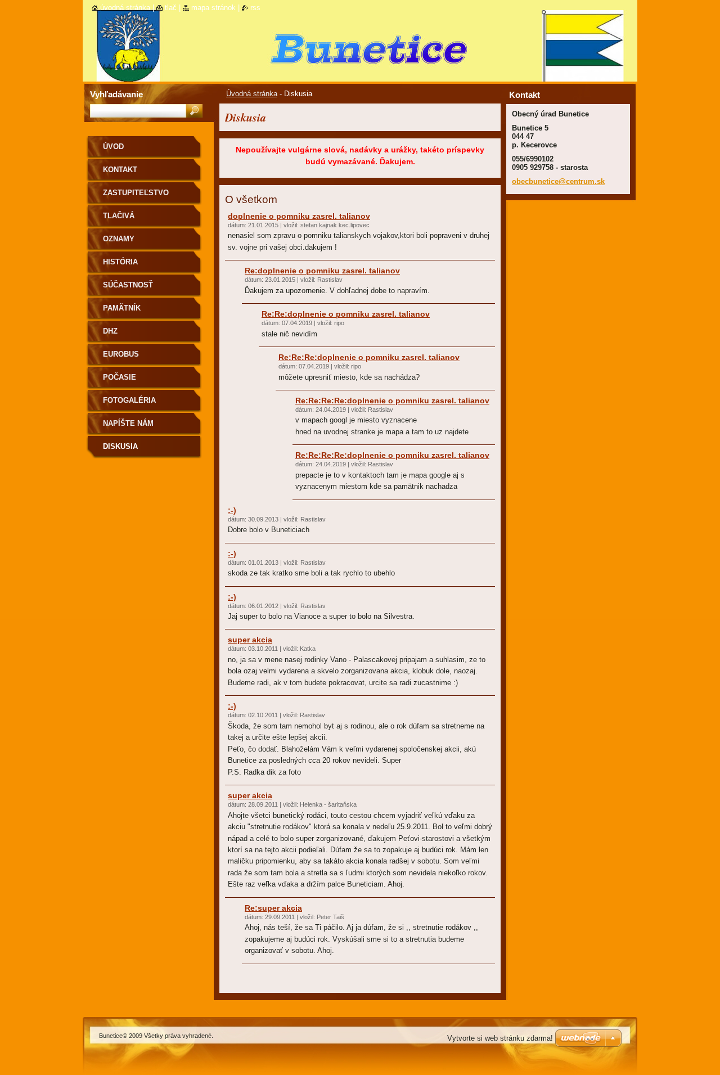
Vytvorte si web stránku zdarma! (500, 1038)
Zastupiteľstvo (136, 192)
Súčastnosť (128, 285)
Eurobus (121, 354)
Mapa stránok (213, 7)
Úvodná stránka (251, 93)
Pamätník (122, 308)
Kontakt (120, 169)
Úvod (113, 146)
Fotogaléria (129, 400)
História (120, 262)
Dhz (110, 331)
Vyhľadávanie (116, 94)
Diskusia (120, 446)
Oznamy (118, 239)
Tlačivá (118, 216)
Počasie (119, 377)
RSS (255, 7)
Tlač (171, 7)
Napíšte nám (128, 423)
